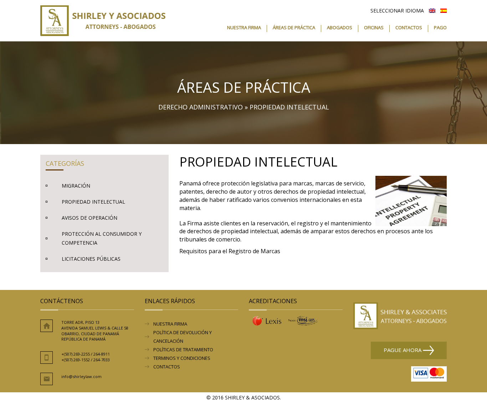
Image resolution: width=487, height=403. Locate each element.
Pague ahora (403, 349)
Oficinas (374, 28)
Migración (76, 185)
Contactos (408, 28)
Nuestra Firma (244, 28)
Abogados (339, 28)
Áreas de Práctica (294, 28)
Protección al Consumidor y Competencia (102, 238)
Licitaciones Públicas (91, 258)
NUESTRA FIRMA (170, 324)
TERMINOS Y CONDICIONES (181, 358)
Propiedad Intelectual (93, 201)
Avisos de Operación (89, 217)
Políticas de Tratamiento (183, 349)
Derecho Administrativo (200, 107)
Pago (440, 28)
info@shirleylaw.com (81, 376)
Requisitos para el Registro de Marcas (229, 251)
